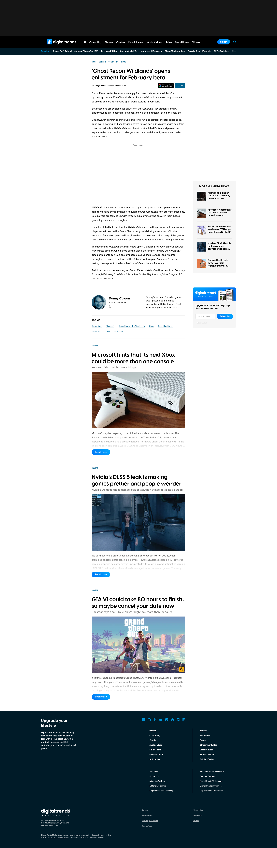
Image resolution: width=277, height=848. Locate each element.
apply (132, 93)
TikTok (166, 719)
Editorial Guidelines (157, 786)
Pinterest (172, 719)
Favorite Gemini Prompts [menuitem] (199, 51)
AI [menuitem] (85, 42)
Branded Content (207, 776)
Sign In (223, 41)
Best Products (206, 749)
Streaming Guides (208, 745)
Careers (145, 810)
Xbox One (118, 331)
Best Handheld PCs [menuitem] (128, 51)
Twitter (155, 719)
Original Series (207, 759)
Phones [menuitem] (109, 42)
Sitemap (196, 821)
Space (203, 740)
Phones (152, 730)
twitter (110, 307)
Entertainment (156, 754)
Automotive (154, 759)
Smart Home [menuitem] (182, 42)
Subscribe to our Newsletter (212, 771)
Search (234, 42)
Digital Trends (56, 46)
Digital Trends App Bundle (211, 790)
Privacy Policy (202, 323)
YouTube (160, 719)
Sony (151, 326)
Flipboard (184, 719)
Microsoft (110, 326)
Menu (42, 42)
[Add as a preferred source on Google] (166, 85)
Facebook (143, 719)
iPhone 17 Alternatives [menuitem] (175, 51)
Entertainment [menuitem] (136, 42)
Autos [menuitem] (169, 42)
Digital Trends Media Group (57, 837)
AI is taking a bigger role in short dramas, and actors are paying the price (219, 197)
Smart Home (155, 749)
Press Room (197, 815)
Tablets (203, 730)
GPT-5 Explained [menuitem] (221, 51)
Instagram (149, 719)
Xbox (107, 331)
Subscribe (225, 316)
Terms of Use (147, 826)
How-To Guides (207, 754)
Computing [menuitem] (95, 42)
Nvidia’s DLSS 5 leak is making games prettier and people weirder (219, 247)
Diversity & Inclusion (150, 821)
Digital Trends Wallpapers (211, 781)
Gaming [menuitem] (120, 42)
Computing (97, 326)
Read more (101, 452)
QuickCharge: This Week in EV (132, 326)
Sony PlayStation (165, 326)
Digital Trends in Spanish (211, 786)
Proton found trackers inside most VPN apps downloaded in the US (219, 229)
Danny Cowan (99, 85)
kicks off (126, 250)
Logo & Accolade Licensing (161, 790)
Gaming (153, 740)
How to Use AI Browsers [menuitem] (151, 51)
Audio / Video (155, 745)
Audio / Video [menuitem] (154, 42)
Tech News (96, 331)
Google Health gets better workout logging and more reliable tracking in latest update (218, 266)
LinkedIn (178, 719)
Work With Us (147, 815)
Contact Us (154, 776)
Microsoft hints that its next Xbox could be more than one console (220, 214)
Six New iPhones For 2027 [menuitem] (86, 51)
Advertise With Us (157, 781)
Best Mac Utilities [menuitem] (109, 51)
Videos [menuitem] (196, 42)
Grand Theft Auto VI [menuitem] (62, 51)
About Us (153, 771)
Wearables (205, 735)
